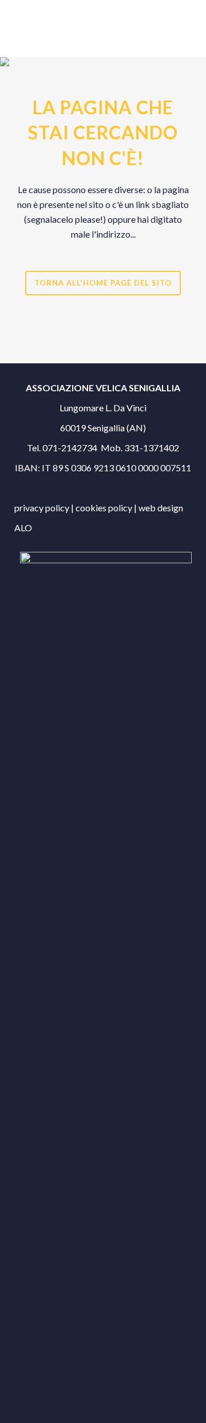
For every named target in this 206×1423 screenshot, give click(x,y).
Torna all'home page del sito (103, 282)
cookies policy (105, 507)
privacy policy (42, 507)
